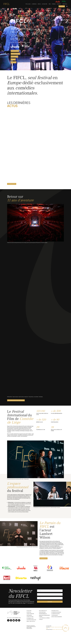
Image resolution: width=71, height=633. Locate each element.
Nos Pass (13, 62)
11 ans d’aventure (30, 613)
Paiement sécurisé (29, 628)
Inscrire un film (15, 50)
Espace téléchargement (56, 616)
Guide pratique (42, 612)
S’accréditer (14, 56)
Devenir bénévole (43, 613)
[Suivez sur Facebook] (8, 620)
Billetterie (61, 6)
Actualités (29, 610)
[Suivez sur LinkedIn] (16, 620)
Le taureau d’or (30, 618)
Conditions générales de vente (31, 626)
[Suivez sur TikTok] (19, 620)
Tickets (13, 59)
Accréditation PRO (55, 613)
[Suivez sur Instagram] (11, 620)
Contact (41, 619)
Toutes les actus (11, 183)
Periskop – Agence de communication (58, 629)
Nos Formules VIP (15, 53)
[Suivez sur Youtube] (14, 620)
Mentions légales (29, 627)
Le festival (29, 612)
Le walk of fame (30, 616)
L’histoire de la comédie (44, 617)
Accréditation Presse (56, 612)
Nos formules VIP (43, 610)
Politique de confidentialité (31, 625)
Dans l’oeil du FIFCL (31, 621)
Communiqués (54, 615)
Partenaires (29, 615)
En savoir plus (43, 558)
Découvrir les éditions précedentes (16, 400)
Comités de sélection (31, 619)
